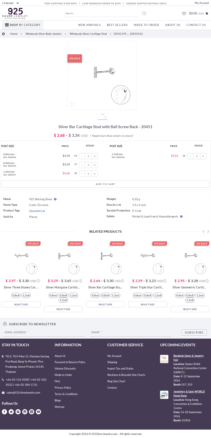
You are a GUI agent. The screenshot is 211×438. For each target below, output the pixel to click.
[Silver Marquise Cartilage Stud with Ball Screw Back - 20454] (63, 257)
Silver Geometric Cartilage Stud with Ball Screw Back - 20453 (189, 287)
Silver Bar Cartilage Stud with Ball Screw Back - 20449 (105, 287)
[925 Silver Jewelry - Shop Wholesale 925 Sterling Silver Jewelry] (15, 13)
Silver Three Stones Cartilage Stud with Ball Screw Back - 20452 (21, 287)
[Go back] (3, 34)
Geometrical (37, 211)
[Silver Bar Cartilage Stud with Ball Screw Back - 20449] (105, 257)
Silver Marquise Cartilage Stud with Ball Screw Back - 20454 (63, 287)
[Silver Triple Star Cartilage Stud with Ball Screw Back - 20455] (147, 257)
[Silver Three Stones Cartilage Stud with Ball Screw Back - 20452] (21, 257)
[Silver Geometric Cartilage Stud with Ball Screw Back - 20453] (189, 257)
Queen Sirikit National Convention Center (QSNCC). (190, 368)
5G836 (186, 420)
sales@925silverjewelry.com (23, 392)
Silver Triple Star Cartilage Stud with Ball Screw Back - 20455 (147, 287)
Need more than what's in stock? (112, 135)
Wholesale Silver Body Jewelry (44, 33)
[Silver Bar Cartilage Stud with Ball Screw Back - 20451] (101, 75)
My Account (202, 3)
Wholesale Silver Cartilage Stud (88, 33)
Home (14, 33)
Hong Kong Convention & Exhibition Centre (187, 404)
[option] (101, 76)
